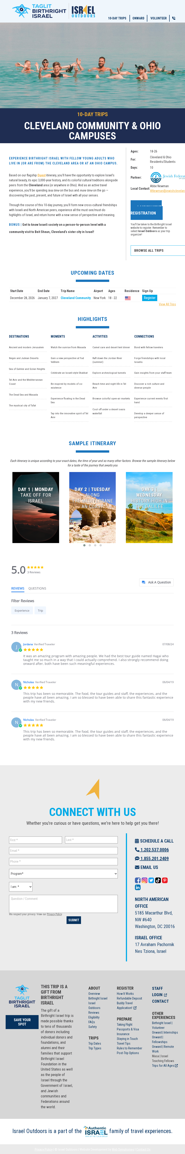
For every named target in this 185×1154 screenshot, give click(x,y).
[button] (84, 545)
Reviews (93, 1012)
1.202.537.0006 (154, 849)
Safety (92, 1027)
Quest (41, 175)
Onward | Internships (165, 1032)
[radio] (22, 610)
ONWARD (138, 18)
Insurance (123, 1034)
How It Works (125, 993)
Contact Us (143, 1149)
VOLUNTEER (158, 18)
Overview (94, 993)
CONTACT (160, 1001)
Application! (124, 1008)
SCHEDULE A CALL (156, 841)
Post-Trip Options (128, 1053)
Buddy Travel (125, 1003)
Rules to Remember (129, 1048)
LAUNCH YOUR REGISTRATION (146, 210)
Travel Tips (123, 1043)
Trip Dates (94, 1043)
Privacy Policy (54, 914)
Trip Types (94, 1048)
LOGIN (157, 994)
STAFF (157, 988)
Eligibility (93, 1017)
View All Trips (167, 304)
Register (150, 298)
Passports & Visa (128, 1029)
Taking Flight (124, 1024)
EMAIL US (148, 867)
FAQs (91, 1022)
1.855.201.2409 (154, 858)
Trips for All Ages (163, 1065)
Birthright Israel (97, 998)
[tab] (156, 582)
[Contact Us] (174, 18)
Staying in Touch (127, 1039)
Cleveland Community (76, 298)
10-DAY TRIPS (117, 18)
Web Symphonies (123, 1149)
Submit (73, 920)
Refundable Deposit (129, 998)
